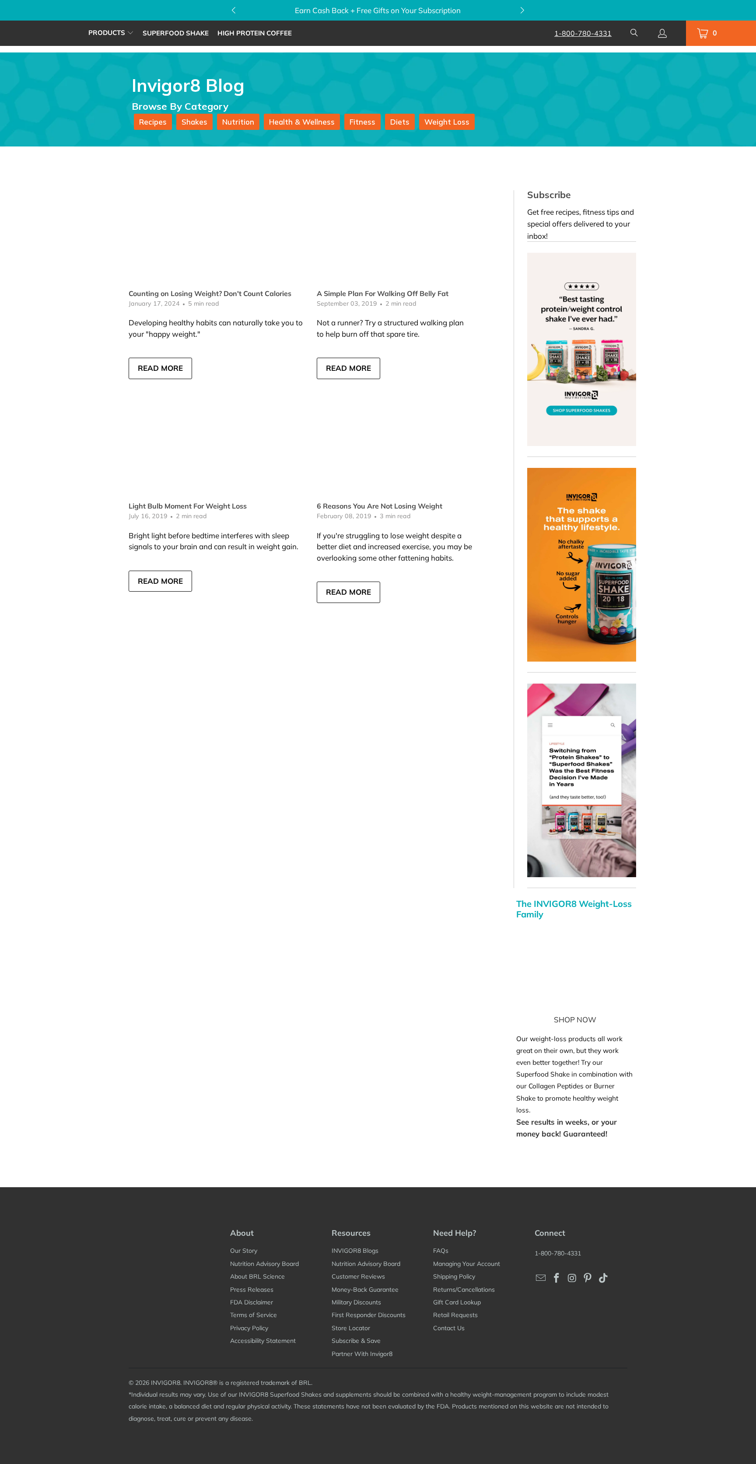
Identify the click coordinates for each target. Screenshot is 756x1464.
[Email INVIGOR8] (541, 1278)
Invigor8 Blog (188, 85)
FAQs (440, 1251)
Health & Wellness (302, 121)
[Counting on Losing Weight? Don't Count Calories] (218, 240)
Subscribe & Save (356, 1341)
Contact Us (449, 1328)
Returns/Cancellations (464, 1289)
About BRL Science (257, 1276)
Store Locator (351, 1328)
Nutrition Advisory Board (264, 1264)
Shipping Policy (454, 1276)
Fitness (362, 121)
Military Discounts (356, 1302)
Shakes (194, 121)
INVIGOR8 (165, 1383)
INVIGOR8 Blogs (355, 1251)
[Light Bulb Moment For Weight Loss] (218, 453)
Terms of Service (253, 1315)
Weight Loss (446, 121)
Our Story (243, 1251)
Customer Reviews (358, 1276)
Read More (160, 368)
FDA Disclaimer (251, 1302)
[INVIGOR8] (44, 33)
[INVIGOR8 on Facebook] (557, 1278)
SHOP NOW (575, 1019)
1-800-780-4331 (583, 33)
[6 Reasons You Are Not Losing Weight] (406, 453)
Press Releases (251, 1289)
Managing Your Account (466, 1264)
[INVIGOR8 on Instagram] (572, 1278)
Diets (400, 121)
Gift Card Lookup (457, 1302)
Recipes (153, 121)
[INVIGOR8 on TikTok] (603, 1278)
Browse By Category (180, 106)
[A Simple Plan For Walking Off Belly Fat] (406, 240)
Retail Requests (455, 1315)
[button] (111, 33)
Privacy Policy (249, 1328)
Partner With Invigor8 (362, 1354)
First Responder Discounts (369, 1315)
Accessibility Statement (263, 1341)
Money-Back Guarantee (365, 1289)
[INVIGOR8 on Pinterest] (588, 1278)
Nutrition (238, 121)
